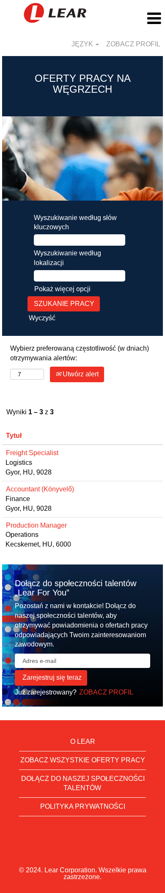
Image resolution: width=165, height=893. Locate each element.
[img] (55, 12)
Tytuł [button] (14, 435)
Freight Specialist (32, 452)
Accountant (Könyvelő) (40, 489)
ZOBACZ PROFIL (133, 44)
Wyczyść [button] (42, 318)
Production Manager (36, 525)
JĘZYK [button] (83, 44)
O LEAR (82, 741)
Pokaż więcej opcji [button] (62, 288)
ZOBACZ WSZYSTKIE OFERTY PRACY (82, 760)
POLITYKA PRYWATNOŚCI (82, 806)
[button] (137, 18)
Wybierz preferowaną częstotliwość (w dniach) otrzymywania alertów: (79, 353)
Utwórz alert (80, 374)
